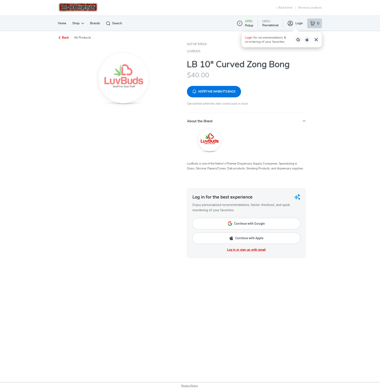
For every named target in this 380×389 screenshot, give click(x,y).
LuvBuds (193, 51)
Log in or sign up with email (246, 250)
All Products (82, 37)
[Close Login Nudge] (316, 39)
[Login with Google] (298, 39)
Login (299, 23)
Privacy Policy (189, 385)
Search (117, 23)
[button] (281, 39)
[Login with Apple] (307, 39)
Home (62, 23)
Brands (95, 23)
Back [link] (65, 37)
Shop (76, 23)
